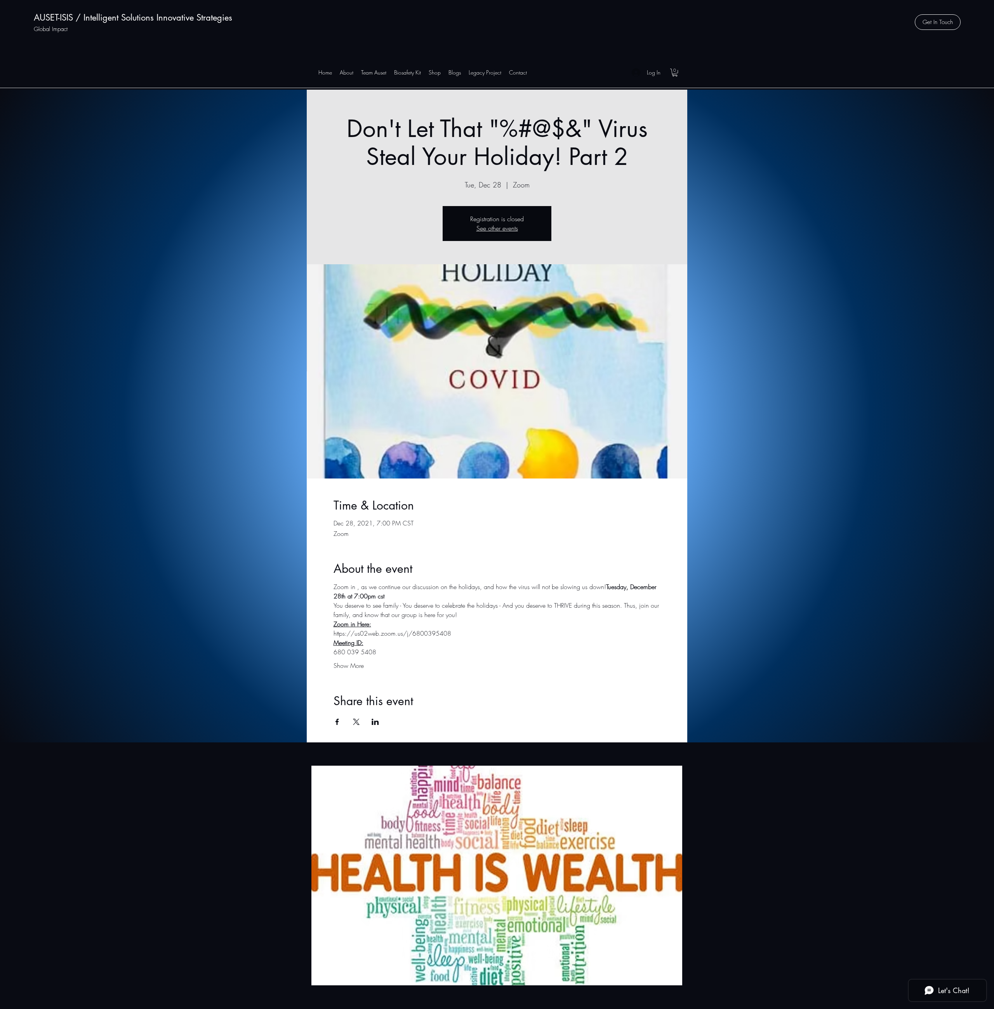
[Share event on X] (356, 722)
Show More (349, 665)
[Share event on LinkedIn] (375, 722)
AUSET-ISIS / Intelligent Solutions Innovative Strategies (133, 17)
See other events (497, 228)
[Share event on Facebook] (337, 722)
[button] (938, 22)
